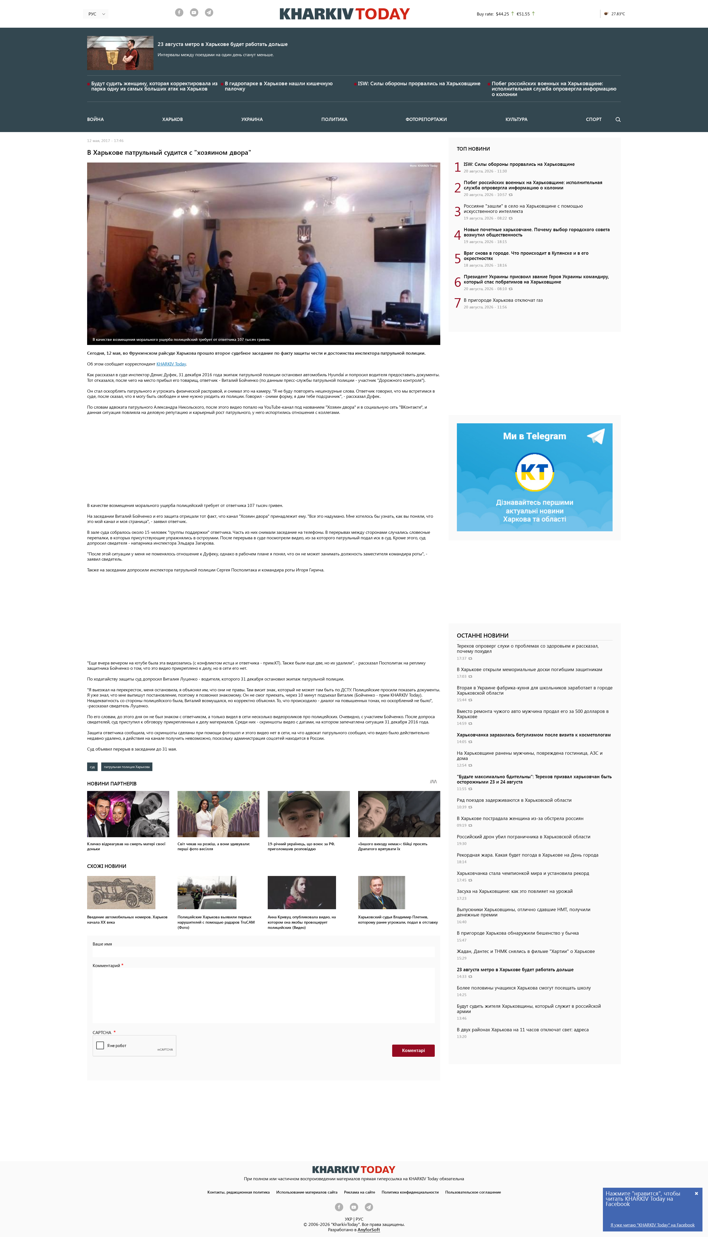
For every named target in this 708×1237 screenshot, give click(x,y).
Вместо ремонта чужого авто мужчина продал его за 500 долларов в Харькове (533, 713)
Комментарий (106, 965)
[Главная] (345, 13)
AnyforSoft (369, 1229)
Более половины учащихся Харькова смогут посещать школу (524, 988)
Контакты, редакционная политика (238, 1191)
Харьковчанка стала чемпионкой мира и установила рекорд (523, 873)
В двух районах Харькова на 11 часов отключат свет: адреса (523, 1029)
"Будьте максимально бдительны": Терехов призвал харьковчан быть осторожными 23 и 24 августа (534, 779)
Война (95, 119)
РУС (359, 1219)
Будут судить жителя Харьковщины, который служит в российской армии (529, 1008)
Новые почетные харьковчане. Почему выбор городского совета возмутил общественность (537, 232)
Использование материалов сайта (306, 1191)
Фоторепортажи (426, 119)
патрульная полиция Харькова (127, 766)
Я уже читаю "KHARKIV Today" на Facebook (653, 1225)
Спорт (594, 119)
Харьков (172, 119)
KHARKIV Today (171, 364)
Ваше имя (102, 944)
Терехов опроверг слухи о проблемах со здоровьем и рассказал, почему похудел (528, 648)
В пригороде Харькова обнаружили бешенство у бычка (518, 933)
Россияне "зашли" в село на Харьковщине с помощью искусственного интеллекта (523, 208)
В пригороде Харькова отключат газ (503, 300)
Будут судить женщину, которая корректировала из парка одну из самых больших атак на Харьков (154, 86)
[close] (697, 1193)
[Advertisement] (264, 459)
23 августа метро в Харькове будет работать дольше (223, 43)
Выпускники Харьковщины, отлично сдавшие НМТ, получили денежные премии (523, 912)
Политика (334, 119)
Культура (516, 119)
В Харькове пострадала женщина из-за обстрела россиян (520, 818)
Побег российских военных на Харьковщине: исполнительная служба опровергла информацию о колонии (554, 88)
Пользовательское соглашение (473, 1191)
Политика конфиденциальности (410, 1191)
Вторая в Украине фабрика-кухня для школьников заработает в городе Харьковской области (535, 690)
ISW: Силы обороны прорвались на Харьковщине (419, 83)
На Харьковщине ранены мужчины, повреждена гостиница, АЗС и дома (530, 755)
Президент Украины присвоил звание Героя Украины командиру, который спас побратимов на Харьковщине (536, 279)
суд (92, 766)
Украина (252, 119)
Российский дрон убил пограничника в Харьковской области (523, 836)
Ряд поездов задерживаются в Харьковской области (514, 800)
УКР (348, 1219)
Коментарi (413, 1050)
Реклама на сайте (359, 1191)
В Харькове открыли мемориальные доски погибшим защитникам (529, 669)
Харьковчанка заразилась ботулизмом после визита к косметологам (534, 734)
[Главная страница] (354, 1169)
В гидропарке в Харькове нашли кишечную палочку (279, 86)
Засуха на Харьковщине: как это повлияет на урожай (515, 891)
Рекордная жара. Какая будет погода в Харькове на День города (527, 855)
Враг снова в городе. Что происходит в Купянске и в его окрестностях (526, 255)
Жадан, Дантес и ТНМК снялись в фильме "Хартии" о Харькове (526, 951)
